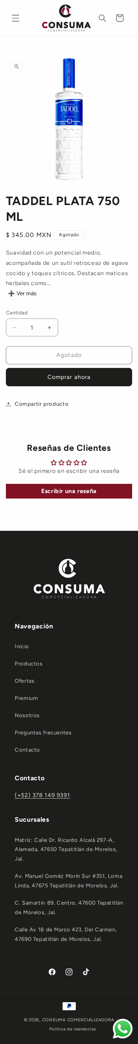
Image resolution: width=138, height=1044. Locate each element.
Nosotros (27, 715)
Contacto (27, 750)
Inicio (22, 646)
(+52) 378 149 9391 (42, 795)
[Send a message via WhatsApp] (122, 1028)
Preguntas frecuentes (43, 732)
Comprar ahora (69, 376)
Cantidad (17, 312)
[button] (15, 18)
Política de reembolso (72, 1029)
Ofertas (24, 681)
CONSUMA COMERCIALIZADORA (78, 1019)
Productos (29, 663)
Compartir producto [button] (41, 404)
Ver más (27, 293)
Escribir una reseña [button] (69, 491)
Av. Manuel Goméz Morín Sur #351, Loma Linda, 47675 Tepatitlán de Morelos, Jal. (68, 881)
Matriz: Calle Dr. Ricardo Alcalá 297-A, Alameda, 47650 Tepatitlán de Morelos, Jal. (66, 849)
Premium (26, 698)
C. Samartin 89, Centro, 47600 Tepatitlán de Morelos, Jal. (69, 907)
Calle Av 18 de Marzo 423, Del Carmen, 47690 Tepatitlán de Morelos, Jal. (66, 934)
